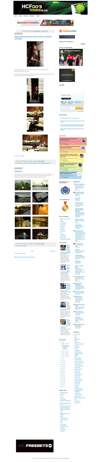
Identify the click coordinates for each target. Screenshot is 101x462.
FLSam (61, 397)
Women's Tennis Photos (80, 397)
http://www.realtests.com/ (65, 406)
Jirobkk (76, 348)
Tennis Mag (77, 370)
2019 (62, 358)
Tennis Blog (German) (79, 362)
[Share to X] (40, 161)
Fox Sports (77, 345)
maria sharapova (26, 163)
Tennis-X (76, 385)
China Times (63, 235)
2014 (62, 368)
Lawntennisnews (78, 351)
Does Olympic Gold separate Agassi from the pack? (80, 278)
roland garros (47, 163)
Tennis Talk (77, 377)
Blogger (67, 458)
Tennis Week (77, 382)
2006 (62, 383)
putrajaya (25, 245)
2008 (62, 379)
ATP (75, 335)
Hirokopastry (63, 398)
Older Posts (52, 251)
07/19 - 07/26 (65, 351)
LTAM (76, 356)
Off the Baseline (78, 358)
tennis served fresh (79, 291)
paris (31, 163)
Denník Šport (63, 223)
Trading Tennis (78, 396)
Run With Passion (64, 426)
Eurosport (77, 342)
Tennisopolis (77, 392)
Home (15, 15)
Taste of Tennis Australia (65, 239)
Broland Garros (78, 326)
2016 (62, 364)
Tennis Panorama (78, 374)
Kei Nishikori (77, 350)
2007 (62, 381)
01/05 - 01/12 (65, 356)
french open (20, 163)
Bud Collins (77, 339)
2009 (62, 377)
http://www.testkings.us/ (65, 407)
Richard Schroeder (41, 163)
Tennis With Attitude (79, 192)
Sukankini (62, 427)
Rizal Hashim (63, 424)
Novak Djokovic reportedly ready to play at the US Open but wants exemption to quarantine (68, 164)
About (20, 15)
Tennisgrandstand (78, 388)
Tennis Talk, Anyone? (80, 276)
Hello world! (77, 199)
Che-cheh (62, 394)
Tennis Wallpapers (79, 380)
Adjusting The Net (79, 202)
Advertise (26, 15)
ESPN (76, 340)
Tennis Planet (77, 375)
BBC (76, 337)
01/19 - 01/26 (65, 354)
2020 (62, 342)
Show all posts (44, 31)
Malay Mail (62, 226)
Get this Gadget (80, 111)
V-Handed (62, 430)
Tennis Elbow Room (79, 366)
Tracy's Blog (63, 429)
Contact (37, 15)
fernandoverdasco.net (79, 343)
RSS (71, 103)
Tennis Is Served (79, 311)
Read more (67, 144)
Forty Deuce (78, 317)
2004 (62, 386)
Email (64, 103)
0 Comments (30, 161)
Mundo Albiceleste (64, 419)
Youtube (79, 102)
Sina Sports (62, 224)
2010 (62, 375)
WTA (76, 399)
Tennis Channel (78, 364)
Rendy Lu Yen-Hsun (79, 361)
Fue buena (77, 347)
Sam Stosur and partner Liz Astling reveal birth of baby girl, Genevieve (68, 173)
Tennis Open (77, 372)
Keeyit (61, 416)
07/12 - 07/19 (65, 352)
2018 (62, 360)
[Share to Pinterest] (43, 161)
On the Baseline (78, 359)
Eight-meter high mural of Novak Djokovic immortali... (65, 347)
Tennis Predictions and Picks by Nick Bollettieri (79, 210)
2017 (62, 362)
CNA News (62, 234)
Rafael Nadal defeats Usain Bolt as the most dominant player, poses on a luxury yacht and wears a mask (69, 155)
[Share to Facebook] (42, 161)
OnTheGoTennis (78, 255)
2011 (62, 373)
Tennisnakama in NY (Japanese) (79, 391)
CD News (62, 229)
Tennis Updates (78, 378)
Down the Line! (78, 296)
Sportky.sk (62, 227)
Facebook (65, 102)
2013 (62, 370)
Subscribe (32, 15)
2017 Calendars (78, 262)
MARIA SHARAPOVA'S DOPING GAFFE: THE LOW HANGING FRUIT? (80, 287)
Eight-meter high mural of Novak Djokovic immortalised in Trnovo (68, 139)
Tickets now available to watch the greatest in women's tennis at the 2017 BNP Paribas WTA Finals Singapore (72, 125)
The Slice (77, 249)
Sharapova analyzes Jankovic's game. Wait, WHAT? (79, 319)
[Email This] (37, 161)
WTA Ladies (77, 401)
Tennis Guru (77, 198)
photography (34, 163)
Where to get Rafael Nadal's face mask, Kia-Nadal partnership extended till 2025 (70, 147)
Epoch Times (63, 237)
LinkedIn (72, 102)
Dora (61, 395)
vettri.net (22, 155)
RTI (61, 232)
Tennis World (77, 383)
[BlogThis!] (39, 161)
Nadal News (77, 261)
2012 (62, 371)
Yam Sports (62, 231)
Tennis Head (77, 367)
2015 (62, 366)
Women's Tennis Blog (80, 184)
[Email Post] (35, 161)
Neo (61, 422)
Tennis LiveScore (78, 369)
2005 (62, 384)
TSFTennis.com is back (79, 292)
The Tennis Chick (79, 243)
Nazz (61, 421)
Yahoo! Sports (78, 402)
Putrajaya (18, 171)
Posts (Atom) (23, 253)
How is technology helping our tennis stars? (69, 118)
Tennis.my (77, 387)
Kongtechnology (63, 418)
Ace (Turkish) (77, 334)
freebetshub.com (64, 392)
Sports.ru (62, 221)
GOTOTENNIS (78, 225)
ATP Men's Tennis (79, 219)
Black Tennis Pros (79, 231)
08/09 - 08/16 (65, 343)
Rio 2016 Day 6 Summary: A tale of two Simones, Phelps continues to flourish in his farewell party (80, 270)
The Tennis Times (78, 394)
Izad (61, 412)
